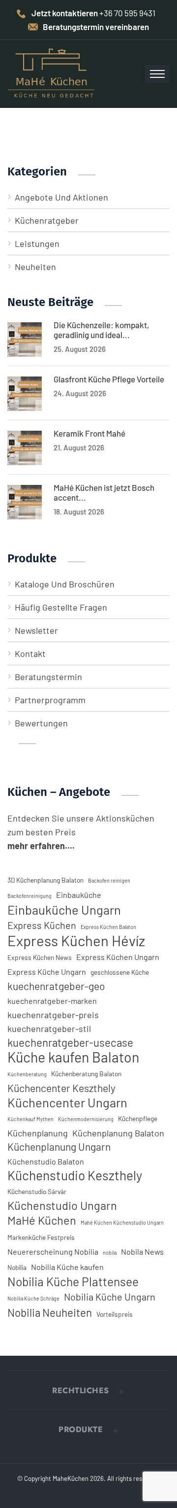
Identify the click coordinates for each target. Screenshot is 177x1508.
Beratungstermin (48, 676)
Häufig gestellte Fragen (61, 607)
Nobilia (17, 1267)
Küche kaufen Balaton (73, 1057)
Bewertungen (41, 723)
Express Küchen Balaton (108, 927)
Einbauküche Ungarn (64, 910)
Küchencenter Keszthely (61, 1088)
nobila (110, 1252)
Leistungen (37, 243)
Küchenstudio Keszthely (74, 1175)
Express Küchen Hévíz (76, 941)
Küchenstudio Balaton (45, 1161)
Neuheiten (35, 266)
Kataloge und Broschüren (65, 584)
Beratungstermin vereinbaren (96, 27)
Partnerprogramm (50, 699)
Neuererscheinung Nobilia (52, 1251)
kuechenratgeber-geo (56, 986)
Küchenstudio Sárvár (36, 1191)
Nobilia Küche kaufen (67, 1266)
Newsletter (36, 630)
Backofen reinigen (109, 880)
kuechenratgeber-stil (49, 1028)
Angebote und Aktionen (61, 197)
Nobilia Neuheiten (49, 1312)
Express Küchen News (39, 957)
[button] (88, 1391)
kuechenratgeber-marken (52, 1000)
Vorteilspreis (114, 1314)
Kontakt (30, 653)
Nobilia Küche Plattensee (73, 1281)
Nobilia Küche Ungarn (109, 1296)
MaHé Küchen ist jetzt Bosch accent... (104, 492)
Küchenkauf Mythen (30, 1119)
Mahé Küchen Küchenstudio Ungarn (122, 1222)
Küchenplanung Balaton (118, 1133)
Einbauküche (78, 894)
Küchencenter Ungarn (67, 1102)
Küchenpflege (137, 1118)
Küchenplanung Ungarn (59, 1146)
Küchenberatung (27, 1074)
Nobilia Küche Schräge (33, 1298)
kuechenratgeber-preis (53, 1014)
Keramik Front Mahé (89, 433)
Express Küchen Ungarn (117, 956)
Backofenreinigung (29, 895)
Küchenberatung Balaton (86, 1073)
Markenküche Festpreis (41, 1237)
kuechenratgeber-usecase (70, 1042)
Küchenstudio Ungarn (62, 1205)
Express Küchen (41, 925)
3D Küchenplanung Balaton (45, 880)
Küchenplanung (37, 1133)
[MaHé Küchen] (51, 73)
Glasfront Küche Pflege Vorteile (109, 379)
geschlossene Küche (119, 972)
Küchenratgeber (47, 220)
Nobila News (142, 1251)
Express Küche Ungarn (46, 971)
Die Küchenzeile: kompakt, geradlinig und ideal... (101, 330)
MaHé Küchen (41, 1220)
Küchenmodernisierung (86, 1119)
